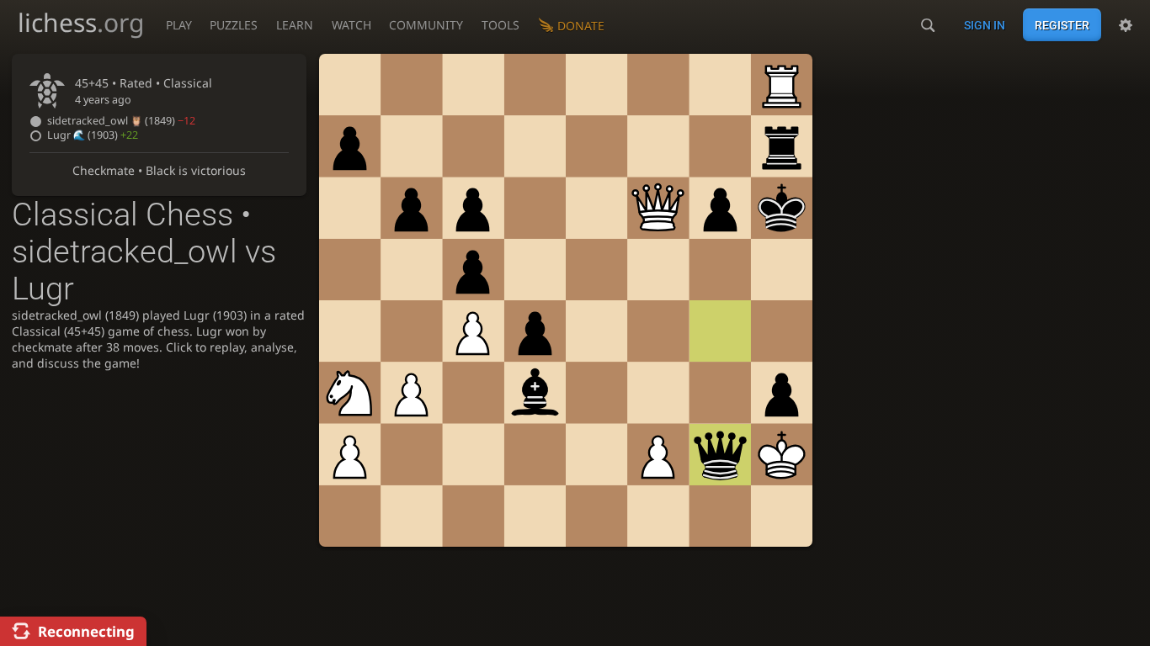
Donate (580, 26)
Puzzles (234, 25)
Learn (294, 25)
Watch (351, 25)
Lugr (92, 135)
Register (1062, 25)
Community (426, 25)
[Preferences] (1125, 25)
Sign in (984, 25)
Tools (500, 25)
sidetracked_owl (121, 121)
